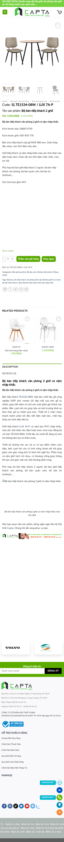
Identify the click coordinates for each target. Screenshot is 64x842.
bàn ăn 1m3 (43, 824)
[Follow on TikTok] (15, 806)
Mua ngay (48, 259)
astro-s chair (13, 824)
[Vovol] (15, 647)
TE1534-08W (26, 397)
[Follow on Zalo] (38, 806)
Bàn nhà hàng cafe (39, 101)
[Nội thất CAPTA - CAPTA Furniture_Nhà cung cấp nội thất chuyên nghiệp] (32, 12)
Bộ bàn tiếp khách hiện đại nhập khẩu (38, 283)
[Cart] (59, 12)
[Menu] (5, 12)
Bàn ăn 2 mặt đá (35, 832)
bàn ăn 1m (28, 824)
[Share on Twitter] (15, 289)
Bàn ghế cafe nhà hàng (19, 101)
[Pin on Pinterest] (26, 289)
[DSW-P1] (16, 330)
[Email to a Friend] (21, 289)
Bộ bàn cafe (55, 101)
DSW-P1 (16, 347)
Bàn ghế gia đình (19, 272)
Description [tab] (10, 367)
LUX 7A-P (24, 426)
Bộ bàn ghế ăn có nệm (52, 280)
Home (4, 101)
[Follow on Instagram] (10, 806)
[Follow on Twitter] (21, 806)
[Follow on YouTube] (27, 806)
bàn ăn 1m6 (28, 828)
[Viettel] (48, 647)
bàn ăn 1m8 (18, 832)
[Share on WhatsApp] (5, 289)
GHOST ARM (48, 347)
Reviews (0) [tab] (9, 373)
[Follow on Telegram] (32, 806)
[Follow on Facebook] (4, 806)
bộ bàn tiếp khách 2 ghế (12, 283)
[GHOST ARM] (47, 330)
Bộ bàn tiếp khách (44, 272)
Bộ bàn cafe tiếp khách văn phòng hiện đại (24, 280)
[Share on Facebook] (10, 289)
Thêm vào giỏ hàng (28, 259)
